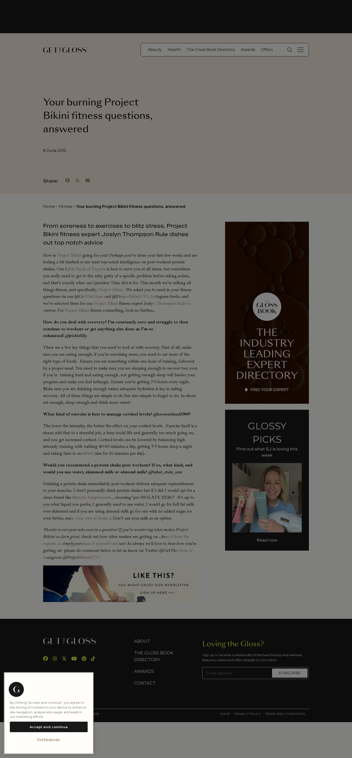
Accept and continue (49, 727)
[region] (49, 713)
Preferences (48, 739)
